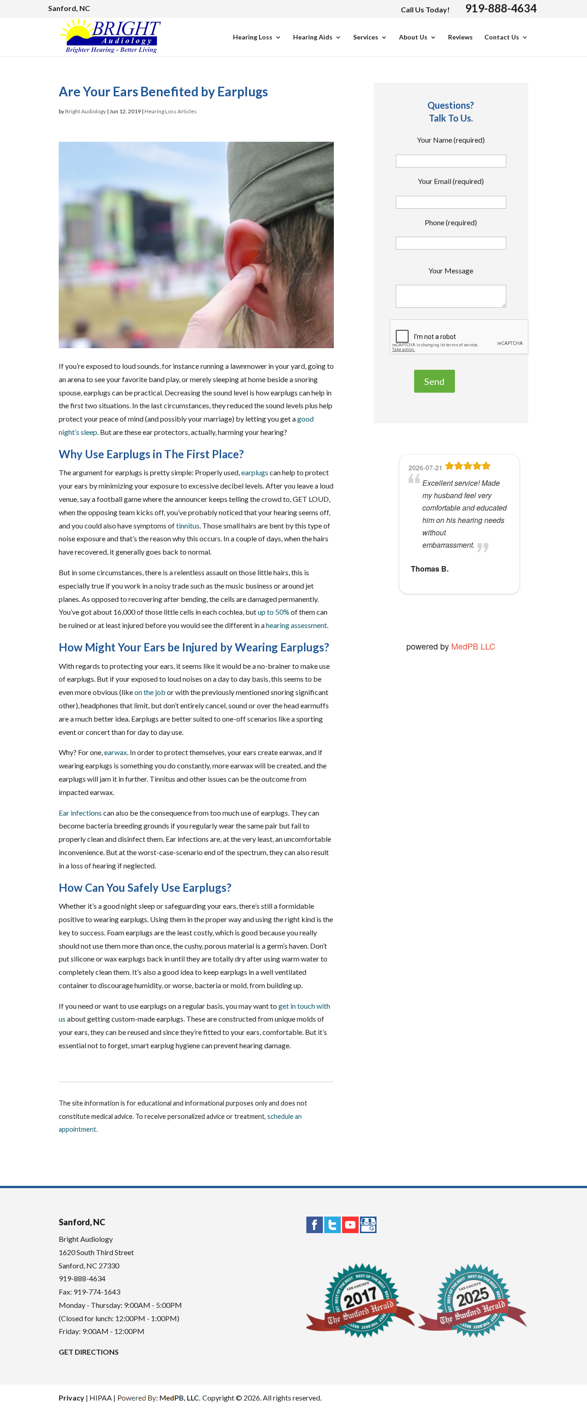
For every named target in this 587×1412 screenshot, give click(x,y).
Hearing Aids (312, 37)
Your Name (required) (451, 139)
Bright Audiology (85, 111)
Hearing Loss (252, 37)
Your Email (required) (451, 181)
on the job (150, 692)
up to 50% (273, 611)
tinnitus (187, 525)
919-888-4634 (501, 8)
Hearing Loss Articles (170, 111)
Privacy (71, 1397)
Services (365, 37)
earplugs (254, 472)
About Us (413, 37)
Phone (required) (451, 222)
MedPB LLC (472, 646)
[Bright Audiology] (110, 49)
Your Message (450, 270)
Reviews (460, 37)
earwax (115, 752)
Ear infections (80, 812)
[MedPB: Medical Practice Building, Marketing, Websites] (159, 1397)
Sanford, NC (69, 8)
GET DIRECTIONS (89, 1351)
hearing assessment (296, 625)
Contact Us (501, 37)
